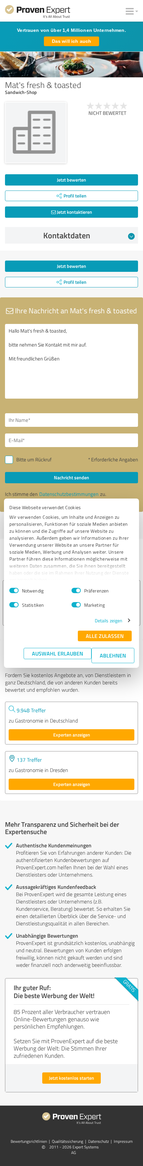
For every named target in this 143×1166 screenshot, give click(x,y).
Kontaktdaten (66, 235)
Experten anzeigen (71, 735)
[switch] (76, 590)
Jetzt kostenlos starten (71, 1078)
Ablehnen (113, 655)
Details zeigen (108, 620)
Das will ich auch (71, 41)
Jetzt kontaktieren (74, 212)
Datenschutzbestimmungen (68, 494)
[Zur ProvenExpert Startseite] (37, 12)
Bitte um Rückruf (34, 459)
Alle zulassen (105, 636)
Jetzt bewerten (71, 180)
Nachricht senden (71, 477)
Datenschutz (98, 1141)
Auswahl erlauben (57, 653)
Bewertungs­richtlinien (29, 1141)
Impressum (123, 1141)
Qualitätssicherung (67, 1141)
